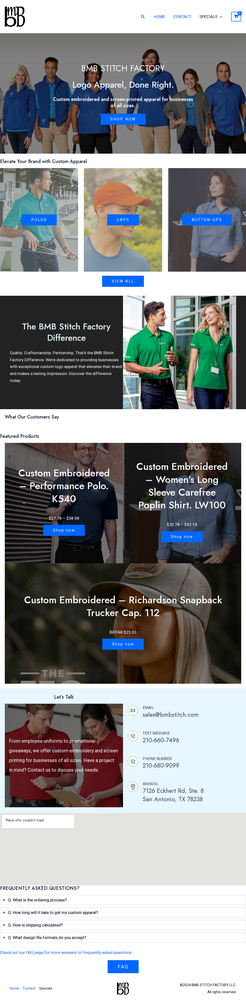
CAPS (123, 219)
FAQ (123, 967)
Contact (182, 16)
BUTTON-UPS (207, 219)
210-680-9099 (161, 765)
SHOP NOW (123, 119)
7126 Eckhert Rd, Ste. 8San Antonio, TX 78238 (173, 794)
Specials (208, 16)
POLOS (39, 219)
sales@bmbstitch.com (171, 714)
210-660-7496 (161, 740)
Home (159, 16)
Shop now (64, 530)
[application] (219, 16)
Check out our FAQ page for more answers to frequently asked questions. (66, 952)
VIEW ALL (123, 281)
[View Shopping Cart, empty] (236, 16)
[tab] (123, 900)
